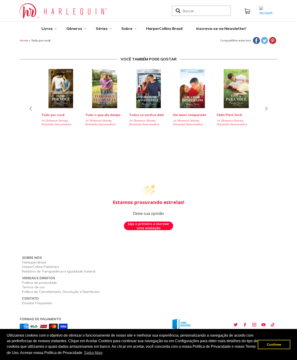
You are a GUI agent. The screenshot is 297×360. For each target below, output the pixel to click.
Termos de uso (33, 287)
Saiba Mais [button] (93, 353)
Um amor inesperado (189, 115)
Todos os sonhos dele (146, 115)
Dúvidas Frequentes (37, 303)
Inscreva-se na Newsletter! (221, 28)
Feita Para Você (229, 115)
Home (24, 40)
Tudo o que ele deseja (102, 115)
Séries (102, 28)
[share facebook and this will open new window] (244, 324)
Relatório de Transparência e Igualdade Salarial (58, 271)
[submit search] (177, 10)
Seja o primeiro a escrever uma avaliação (148, 226)
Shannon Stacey (57, 120)
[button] (30, 111)
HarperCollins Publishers (40, 267)
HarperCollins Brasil (164, 28)
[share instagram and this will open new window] (254, 324)
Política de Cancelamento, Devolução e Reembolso (61, 292)
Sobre (126, 28)
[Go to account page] (266, 10)
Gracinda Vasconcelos (56, 124)
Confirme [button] (274, 344)
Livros (47, 28)
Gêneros (74, 28)
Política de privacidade (39, 283)
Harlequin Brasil (34, 262)
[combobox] (205, 10)
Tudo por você (41, 40)
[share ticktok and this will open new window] (272, 324)
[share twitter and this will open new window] (235, 324)
